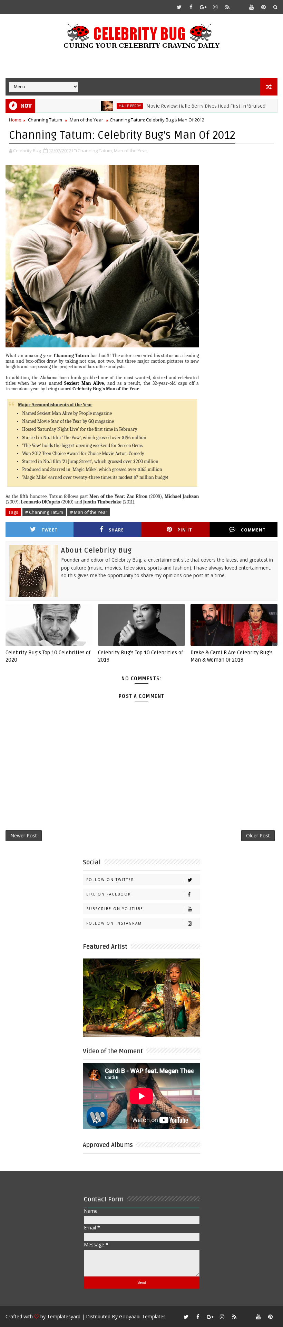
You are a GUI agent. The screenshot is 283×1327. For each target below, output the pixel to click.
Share (116, 530)
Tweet (49, 530)
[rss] (227, 7)
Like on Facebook (108, 894)
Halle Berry (107, 105)
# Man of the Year (88, 512)
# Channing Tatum (44, 512)
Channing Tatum (45, 120)
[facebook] (191, 7)
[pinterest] (263, 7)
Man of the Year (86, 120)
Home (15, 120)
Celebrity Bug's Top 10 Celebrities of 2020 (48, 656)
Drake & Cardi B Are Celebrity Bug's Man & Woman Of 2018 (232, 656)
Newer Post (23, 835)
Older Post (258, 835)
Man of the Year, (131, 150)
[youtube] (251, 7)
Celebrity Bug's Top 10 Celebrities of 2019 (140, 656)
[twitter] (179, 7)
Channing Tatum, (95, 150)
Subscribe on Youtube (114, 908)
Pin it (184, 530)
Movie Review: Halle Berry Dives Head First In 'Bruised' (184, 106)
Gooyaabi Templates (142, 1316)
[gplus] (203, 7)
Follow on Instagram (114, 923)
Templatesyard (63, 1316)
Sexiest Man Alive (84, 383)
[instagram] (215, 7)
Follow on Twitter (110, 879)
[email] (239, 7)
